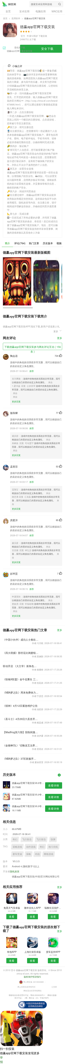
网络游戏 (48, 854)
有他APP (12, 951)
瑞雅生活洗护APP (53, 907)
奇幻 (15, 839)
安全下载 (47, 49)
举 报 (1, 1059)
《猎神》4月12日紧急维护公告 (20, 705)
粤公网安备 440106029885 (33, 982)
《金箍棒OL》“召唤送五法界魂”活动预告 (20, 745)
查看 (11, 916)
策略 (28, 854)
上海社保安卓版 (32, 951)
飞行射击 (27, 839)
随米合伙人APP (32, 907)
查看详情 (53, 785)
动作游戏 (31, 846)
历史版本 (48, 243)
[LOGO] (9, 4)
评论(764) (19, 243)
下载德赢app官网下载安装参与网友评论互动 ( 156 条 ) (32, 347)
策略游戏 (17, 846)
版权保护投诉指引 (32, 976)
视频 (59, 243)
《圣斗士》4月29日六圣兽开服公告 (20, 719)
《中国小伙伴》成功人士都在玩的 (20, 639)
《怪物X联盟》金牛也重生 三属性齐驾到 (20, 679)
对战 (37, 854)
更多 (59, 338)
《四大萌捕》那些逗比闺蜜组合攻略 (20, 653)
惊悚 (53, 839)
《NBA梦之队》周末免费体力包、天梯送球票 (20, 692)
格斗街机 (53, 846)
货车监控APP (53, 951)
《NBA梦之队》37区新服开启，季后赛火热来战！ (20, 758)
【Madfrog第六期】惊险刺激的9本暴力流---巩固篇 (20, 732)
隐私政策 (14, 871)
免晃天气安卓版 (12, 907)
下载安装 (42, 35)
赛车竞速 (17, 854)
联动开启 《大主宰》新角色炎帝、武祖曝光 (20, 666)
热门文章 (34, 243)
